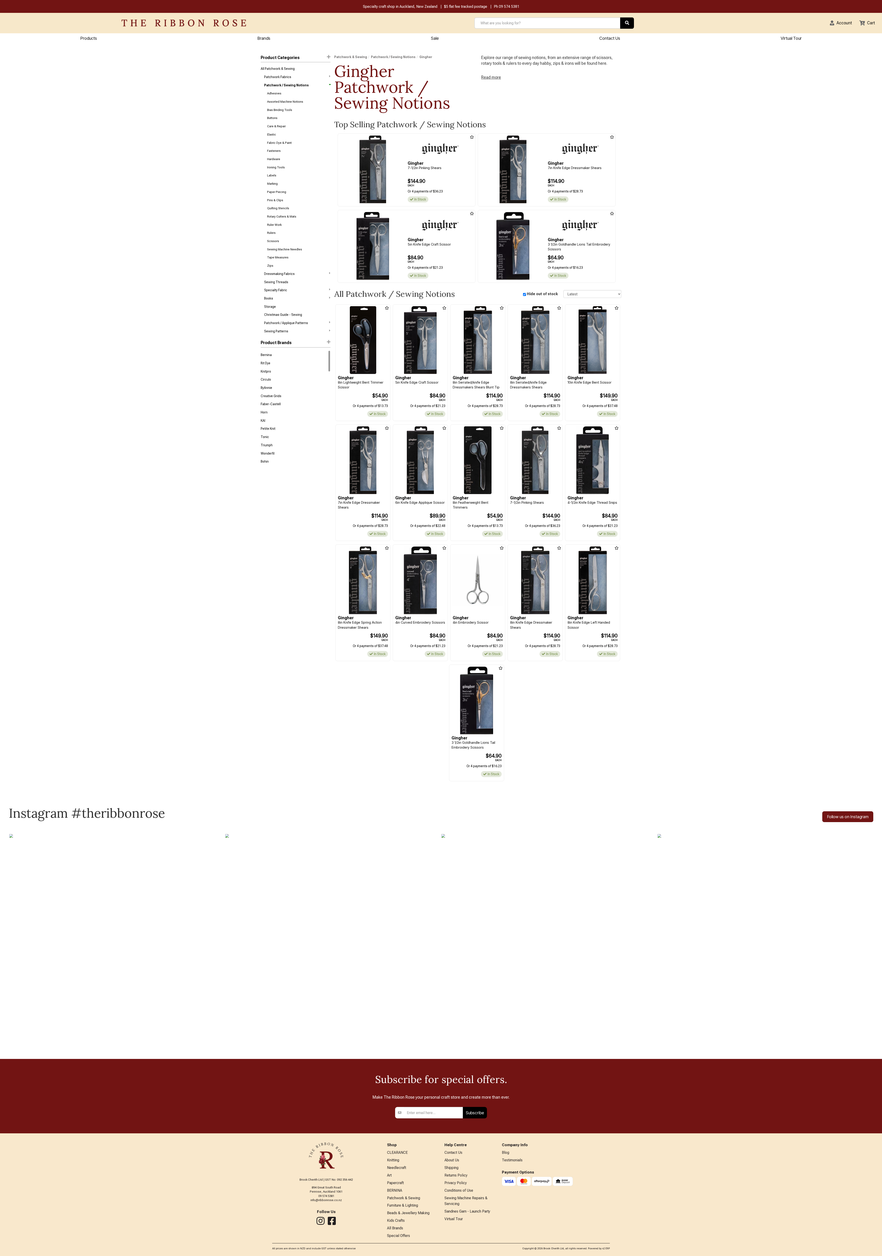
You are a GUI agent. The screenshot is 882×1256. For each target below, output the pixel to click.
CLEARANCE (397, 1152)
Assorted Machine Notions (285, 101)
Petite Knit (268, 428)
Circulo (266, 379)
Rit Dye (265, 363)
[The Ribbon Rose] (183, 23)
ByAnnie (266, 388)
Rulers (271, 233)
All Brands (395, 1228)
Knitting (393, 1160)
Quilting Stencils (278, 208)
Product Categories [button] (280, 57)
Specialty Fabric (275, 290)
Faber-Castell (271, 404)
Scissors (273, 241)
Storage (270, 306)
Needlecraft (396, 1167)
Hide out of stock (542, 294)
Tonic (265, 437)
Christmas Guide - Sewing (283, 315)
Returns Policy (455, 1175)
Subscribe (475, 1112)
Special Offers (398, 1235)
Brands (263, 38)
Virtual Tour (791, 38)
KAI (263, 420)
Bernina (266, 355)
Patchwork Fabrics (277, 77)
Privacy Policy (455, 1183)
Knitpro (266, 371)
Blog (505, 1152)
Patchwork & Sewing (350, 57)
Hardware (273, 159)
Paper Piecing (276, 192)
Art (389, 1175)
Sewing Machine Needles (284, 249)
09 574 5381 (509, 6)
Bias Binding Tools (279, 110)
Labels (271, 175)
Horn (264, 412)
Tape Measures (277, 257)
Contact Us (609, 38)
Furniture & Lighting (402, 1205)
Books (268, 298)
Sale (435, 38)
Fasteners (274, 151)
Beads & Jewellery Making (408, 1213)
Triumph (267, 445)
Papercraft (395, 1183)
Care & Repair (276, 126)
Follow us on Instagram (847, 816)
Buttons (272, 118)
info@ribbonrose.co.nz (326, 1200)
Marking (272, 183)
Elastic (271, 134)
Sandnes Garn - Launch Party (467, 1211)
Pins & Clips (275, 200)
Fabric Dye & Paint (279, 142)
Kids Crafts (396, 1220)
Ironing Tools (276, 167)
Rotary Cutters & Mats (281, 216)
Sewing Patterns (276, 331)
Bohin (265, 461)
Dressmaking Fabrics (279, 274)
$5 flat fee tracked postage (465, 6)
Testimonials (512, 1160)
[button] (841, 23)
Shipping (451, 1167)
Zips (270, 265)
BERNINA (394, 1190)
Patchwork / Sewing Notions (286, 85)
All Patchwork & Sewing (278, 69)
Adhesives (274, 93)
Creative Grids (271, 396)
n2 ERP (606, 1248)
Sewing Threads (276, 282)
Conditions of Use (458, 1190)
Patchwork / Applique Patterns (286, 323)
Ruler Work (274, 224)
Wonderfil (267, 453)
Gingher (425, 57)
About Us (451, 1160)
